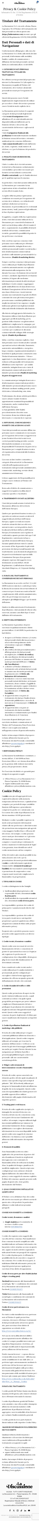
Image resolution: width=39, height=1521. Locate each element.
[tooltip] (10, 1510)
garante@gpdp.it (17, 743)
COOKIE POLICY (16, 1289)
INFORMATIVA (16, 1227)
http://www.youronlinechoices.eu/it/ (16, 1331)
